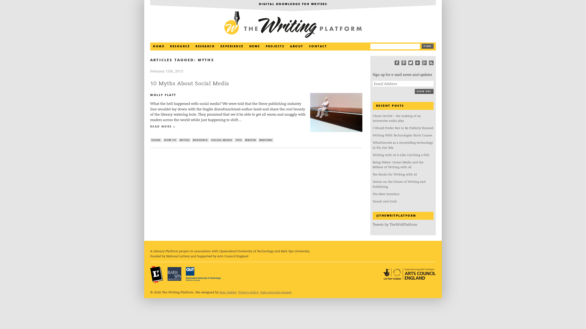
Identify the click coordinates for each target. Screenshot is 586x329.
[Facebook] (397, 63)
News (254, 46)
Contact (318, 46)
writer (250, 140)
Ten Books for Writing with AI (395, 174)
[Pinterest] (404, 63)
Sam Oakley (228, 292)
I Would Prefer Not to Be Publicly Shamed (403, 128)
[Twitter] (410, 63)
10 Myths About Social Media (189, 83)
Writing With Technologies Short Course (402, 135)
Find (427, 46)
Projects (275, 46)
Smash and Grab (385, 201)
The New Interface (386, 194)
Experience (232, 46)
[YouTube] (417, 63)
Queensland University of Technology (203, 274)
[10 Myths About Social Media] (336, 131)
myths (185, 140)
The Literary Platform (156, 275)
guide (156, 140)
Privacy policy (248, 292)
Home (158, 46)
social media (221, 140)
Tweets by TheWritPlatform (395, 224)
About (296, 46)
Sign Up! (424, 91)
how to (170, 140)
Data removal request (275, 292)
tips (239, 140)
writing (265, 140)
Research (205, 46)
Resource (180, 46)
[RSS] (431, 63)
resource (200, 140)
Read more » (162, 126)
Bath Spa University (174, 274)
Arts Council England (409, 274)
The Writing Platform (293, 25)
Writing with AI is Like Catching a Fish (401, 155)
